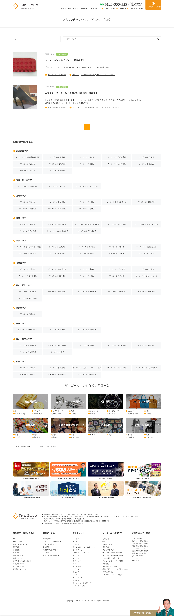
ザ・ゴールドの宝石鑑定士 (112, 552)
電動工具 (148, 437)
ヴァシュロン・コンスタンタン (84, 547)
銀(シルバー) (19, 414)
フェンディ (77, 572)
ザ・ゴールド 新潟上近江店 (146, 247)
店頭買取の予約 (18, 566)
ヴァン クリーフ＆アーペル (83, 583)
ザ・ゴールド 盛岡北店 (57, 186)
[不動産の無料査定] (68, 490)
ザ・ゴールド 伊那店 (116, 276)
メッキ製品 (37, 414)
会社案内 (106, 564)
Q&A (141, 8)
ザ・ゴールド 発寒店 (57, 157)
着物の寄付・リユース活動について (115, 569)
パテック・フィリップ (81, 552)
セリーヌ (76, 569)
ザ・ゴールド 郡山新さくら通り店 (87, 224)
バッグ (147, 411)
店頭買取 (16, 547)
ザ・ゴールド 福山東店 (146, 345)
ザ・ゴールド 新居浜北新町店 (146, 368)
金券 (109, 435)
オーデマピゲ (113, 411)
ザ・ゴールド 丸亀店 (57, 368)
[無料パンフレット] (143, 471)
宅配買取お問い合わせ (140, 546)
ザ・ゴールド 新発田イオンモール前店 (28, 247)
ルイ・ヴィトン (78, 561)
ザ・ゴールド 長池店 (27, 269)
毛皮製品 (36, 437)
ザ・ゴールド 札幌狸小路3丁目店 (28, 157)
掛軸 (53, 435)
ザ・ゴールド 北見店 (146, 164)
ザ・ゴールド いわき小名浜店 (57, 231)
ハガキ (91, 435)
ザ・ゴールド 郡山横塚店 (116, 224)
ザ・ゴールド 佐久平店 (116, 269)
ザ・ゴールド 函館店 (86, 164)
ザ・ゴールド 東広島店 (27, 352)
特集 (104, 541)
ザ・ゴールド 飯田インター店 (146, 276)
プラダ (75, 575)
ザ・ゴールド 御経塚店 (116, 291)
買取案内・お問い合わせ (24, 533)
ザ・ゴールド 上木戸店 (57, 247)
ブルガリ (76, 580)
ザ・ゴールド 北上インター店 (87, 186)
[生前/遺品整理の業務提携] (31, 490)
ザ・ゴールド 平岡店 (146, 157)
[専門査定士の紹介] (106, 471)
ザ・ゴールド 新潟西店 (87, 247)
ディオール (77, 566)
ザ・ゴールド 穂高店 (146, 269)
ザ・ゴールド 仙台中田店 (57, 209)
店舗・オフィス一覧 (20, 544)
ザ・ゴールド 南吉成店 (146, 202)
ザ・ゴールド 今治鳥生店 (57, 374)
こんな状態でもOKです (111, 558)
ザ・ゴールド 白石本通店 (116, 157)
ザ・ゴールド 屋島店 (27, 368)
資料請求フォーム (19, 569)
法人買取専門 (18, 555)
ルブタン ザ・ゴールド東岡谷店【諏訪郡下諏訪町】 (71, 93)
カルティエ (112, 414)
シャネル (76, 558)
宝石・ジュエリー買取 (51, 541)
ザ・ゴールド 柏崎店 (116, 253)
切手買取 (46, 552)
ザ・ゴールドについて (112, 533)
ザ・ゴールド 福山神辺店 (116, 345)
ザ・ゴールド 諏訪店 (86, 276)
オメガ (91, 414)
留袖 (34, 435)
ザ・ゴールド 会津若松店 (57, 224)
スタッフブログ (108, 550)
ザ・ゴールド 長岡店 (86, 253)
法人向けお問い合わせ (140, 541)
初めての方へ (73, 8)
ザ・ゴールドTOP (23, 446)
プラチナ (36, 411)
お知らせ (106, 539)
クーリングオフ (137, 556)
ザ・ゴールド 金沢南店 (146, 291)
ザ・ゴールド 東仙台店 (27, 209)
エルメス (130, 411)
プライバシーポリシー (140, 548)
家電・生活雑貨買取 (50, 555)
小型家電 (130, 437)
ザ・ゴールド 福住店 (86, 157)
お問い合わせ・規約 (141, 533)
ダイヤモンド (57, 411)
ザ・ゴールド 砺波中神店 (57, 291)
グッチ (75, 564)
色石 (71, 411)
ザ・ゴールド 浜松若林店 (87, 329)
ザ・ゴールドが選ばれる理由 (113, 555)
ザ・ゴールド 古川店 (27, 202)
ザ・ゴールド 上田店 (86, 269)
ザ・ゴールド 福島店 (27, 224)
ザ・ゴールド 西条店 (27, 374)
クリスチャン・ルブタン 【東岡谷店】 (65, 60)
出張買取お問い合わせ (140, 543)
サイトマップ (137, 558)
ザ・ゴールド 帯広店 (57, 170)
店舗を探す (84, 8)
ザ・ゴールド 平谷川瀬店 (87, 231)
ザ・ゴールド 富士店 (57, 329)
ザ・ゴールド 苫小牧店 (57, 164)
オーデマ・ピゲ (78, 550)
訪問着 (16, 437)
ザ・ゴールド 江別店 (27, 164)
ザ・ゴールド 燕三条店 (27, 253)
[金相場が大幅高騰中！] (31, 471)
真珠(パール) (56, 414)
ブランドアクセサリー (89, 107)
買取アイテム (96, 8)
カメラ (129, 435)
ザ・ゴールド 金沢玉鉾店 (27, 298)
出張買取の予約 (18, 564)
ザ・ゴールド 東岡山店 (27, 345)
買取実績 (133, 8)
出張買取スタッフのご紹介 (112, 575)
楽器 (146, 435)
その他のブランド (88, 75)
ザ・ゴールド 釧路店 (27, 170)
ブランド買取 (48, 544)
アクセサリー (132, 414)
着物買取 (46, 547)
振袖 (15, 435)
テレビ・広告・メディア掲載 (113, 561)
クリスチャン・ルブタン (105, 75)
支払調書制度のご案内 (140, 551)
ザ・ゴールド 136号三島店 (27, 329)
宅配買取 (16, 552)
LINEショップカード (110, 566)
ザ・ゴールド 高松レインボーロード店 (87, 368)
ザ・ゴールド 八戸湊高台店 (28, 186)
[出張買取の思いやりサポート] (68, 471)
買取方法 (123, 8)
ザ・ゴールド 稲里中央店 (57, 269)
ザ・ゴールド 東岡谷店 (57, 75)
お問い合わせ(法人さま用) (22, 561)
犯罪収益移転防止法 (139, 553)
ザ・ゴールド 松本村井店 (27, 276)
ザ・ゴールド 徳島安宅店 (87, 374)
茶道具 (54, 437)
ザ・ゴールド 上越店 (146, 253)
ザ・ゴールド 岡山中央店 (57, 345)
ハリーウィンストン (80, 586)
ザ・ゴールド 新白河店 (27, 231)
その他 (72, 414)
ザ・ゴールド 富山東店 (27, 291)
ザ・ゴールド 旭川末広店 (116, 164)
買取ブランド (110, 8)
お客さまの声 (107, 544)
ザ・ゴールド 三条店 (57, 253)
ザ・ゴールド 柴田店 (86, 209)
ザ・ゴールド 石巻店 (57, 202)
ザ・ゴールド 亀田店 (116, 247)
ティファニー (77, 577)
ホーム (63, 8)
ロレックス (93, 411)
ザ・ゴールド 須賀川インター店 (146, 224)
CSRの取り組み (108, 572)
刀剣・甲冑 (74, 437)
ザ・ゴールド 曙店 (57, 352)
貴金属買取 (47, 539)
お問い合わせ (18, 558)
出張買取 (16, 550)
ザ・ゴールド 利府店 (86, 202)
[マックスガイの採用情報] (106, 490)
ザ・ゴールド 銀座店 (27, 314)
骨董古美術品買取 (49, 550)
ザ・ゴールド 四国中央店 (116, 368)
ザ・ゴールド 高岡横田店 (87, 291)
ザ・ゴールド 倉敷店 (86, 345)
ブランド (75, 75)
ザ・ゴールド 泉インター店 (117, 202)
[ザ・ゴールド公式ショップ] (143, 490)
